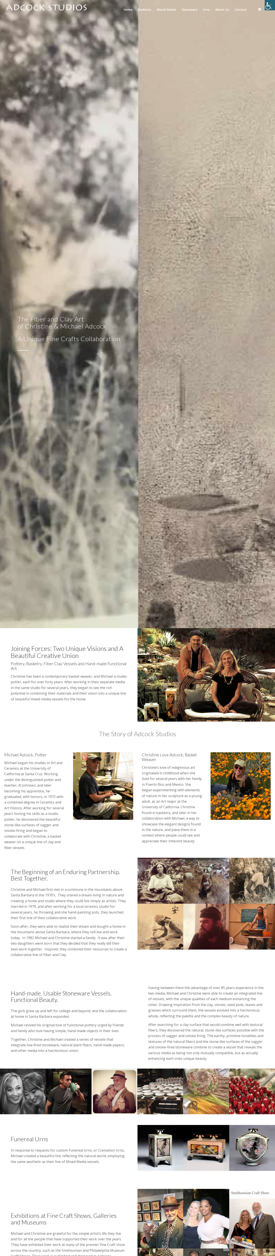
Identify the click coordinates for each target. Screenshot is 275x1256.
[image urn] (206, 1148)
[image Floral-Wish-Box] (160, 1148)
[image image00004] (252, 1091)
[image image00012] (160, 1091)
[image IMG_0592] (160, 1218)
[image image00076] (23, 1091)
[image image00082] (69, 1091)
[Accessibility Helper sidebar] (270, 5)
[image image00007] (206, 1091)
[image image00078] (160, 881)
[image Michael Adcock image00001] (206, 927)
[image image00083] (160, 927)
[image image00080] (115, 1091)
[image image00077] (206, 1218)
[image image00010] (206, 881)
